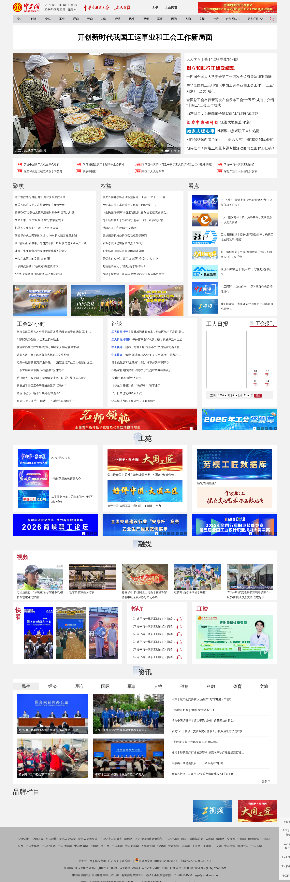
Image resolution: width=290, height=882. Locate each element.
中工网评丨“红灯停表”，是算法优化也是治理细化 (246, 289)
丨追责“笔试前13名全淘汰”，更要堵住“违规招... (146, 354)
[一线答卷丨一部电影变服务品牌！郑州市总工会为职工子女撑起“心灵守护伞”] (156, 300)
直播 (202, 608)
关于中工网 (85, 860)
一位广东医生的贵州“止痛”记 (32, 258)
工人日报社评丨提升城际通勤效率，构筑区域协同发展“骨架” (247, 237)
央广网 (105, 846)
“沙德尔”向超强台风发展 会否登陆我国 (38, 274)
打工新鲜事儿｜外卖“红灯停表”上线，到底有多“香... (134, 220)
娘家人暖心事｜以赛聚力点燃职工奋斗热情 (43, 354)
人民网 (210, 838)
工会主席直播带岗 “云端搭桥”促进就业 (40, 370)
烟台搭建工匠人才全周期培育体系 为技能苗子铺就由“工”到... (54, 331)
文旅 (202, 18)
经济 (118, 18)
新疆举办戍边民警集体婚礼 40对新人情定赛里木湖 (46, 235)
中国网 (242, 838)
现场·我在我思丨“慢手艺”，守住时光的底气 (246, 272)
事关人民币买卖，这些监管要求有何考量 (40, 204)
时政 (34, 18)
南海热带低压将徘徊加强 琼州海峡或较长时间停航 (202, 773)
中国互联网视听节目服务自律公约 (93, 875)
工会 (62, 18)
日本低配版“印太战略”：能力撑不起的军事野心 (140, 362)
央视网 (231, 838)
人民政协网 (148, 846)
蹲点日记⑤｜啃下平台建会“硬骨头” (38, 393)
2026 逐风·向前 (60, 457)
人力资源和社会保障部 (149, 838)
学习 (20, 18)
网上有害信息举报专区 (130, 875)
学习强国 (243, 846)
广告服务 (113, 860)
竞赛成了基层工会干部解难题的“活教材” (41, 385)
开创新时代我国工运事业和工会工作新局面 (145, 37)
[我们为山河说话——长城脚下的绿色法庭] (98, 300)
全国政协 (51, 838)
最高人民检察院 (87, 838)
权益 (104, 18)
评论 (90, 18)
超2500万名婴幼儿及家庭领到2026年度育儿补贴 (44, 212)
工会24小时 (31, 324)
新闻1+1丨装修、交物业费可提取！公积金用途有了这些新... (208, 731)
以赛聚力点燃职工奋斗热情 (238, 131)
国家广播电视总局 (192, 838)
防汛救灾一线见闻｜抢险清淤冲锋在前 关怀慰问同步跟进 (52, 377)
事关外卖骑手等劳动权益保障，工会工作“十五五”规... (135, 197)
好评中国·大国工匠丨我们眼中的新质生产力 (134, 505)
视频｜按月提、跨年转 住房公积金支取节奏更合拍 (133, 274)
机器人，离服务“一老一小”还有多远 (36, 227)
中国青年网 (32, 846)
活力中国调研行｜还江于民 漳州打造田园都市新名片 (204, 720)
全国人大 (37, 838)
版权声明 (100, 860)
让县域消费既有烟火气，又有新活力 (133, 400)
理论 (76, 18)
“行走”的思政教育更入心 (66, 478)
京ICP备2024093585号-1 (195, 860)
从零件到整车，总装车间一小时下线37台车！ (72, 499)
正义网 (217, 846)
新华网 (220, 838)
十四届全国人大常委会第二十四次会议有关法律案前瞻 (229, 77)
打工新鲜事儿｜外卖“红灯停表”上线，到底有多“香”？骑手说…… (246, 254)
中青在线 (173, 846)
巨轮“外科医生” (206, 483)
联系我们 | (128, 860)
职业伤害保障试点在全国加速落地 (123, 250)
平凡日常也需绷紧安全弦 (126, 393)
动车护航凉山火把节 (81, 592)
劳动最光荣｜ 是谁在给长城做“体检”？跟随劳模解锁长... (142, 474)
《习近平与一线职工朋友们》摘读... (153, 618)
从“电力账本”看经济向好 (126, 377)
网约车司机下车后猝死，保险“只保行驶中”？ (130, 204)
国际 (174, 18)
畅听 (137, 608)
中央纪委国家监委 (111, 838)
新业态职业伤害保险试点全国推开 (123, 243)
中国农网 (256, 846)
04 (267, 381)
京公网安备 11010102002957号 (158, 860)
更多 (265, 781)
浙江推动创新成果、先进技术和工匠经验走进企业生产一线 (51, 243)
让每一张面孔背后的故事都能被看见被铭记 (41, 250)
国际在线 (253, 838)
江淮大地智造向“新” (235, 122)
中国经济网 (49, 846)
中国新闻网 (132, 846)
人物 (188, 18)
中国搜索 (229, 846)
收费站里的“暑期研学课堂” (190, 592)
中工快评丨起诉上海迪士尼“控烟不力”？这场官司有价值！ (246, 202)
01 (255, 371)
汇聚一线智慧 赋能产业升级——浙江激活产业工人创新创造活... (55, 362)
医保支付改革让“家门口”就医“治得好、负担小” (131, 258)
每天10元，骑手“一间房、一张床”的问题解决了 (45, 400)
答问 (211, 91)
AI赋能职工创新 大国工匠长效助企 (38, 339)
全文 (202, 91)
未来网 (196, 846)
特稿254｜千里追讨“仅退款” (120, 227)
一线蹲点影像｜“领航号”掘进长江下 (36, 266)
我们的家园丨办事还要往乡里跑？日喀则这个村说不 (247, 306)
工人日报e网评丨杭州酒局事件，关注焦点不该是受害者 (246, 220)
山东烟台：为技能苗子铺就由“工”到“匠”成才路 (222, 113)
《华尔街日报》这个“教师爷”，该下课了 (135, 385)
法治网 (161, 846)
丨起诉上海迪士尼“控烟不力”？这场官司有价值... (146, 347)
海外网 (207, 846)
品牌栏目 (26, 791)
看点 (193, 186)
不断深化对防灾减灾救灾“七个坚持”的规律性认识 (141, 370)
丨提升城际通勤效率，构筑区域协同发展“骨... (147, 331)
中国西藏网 (81, 846)
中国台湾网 (65, 846)
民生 (132, 18)
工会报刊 (264, 323)
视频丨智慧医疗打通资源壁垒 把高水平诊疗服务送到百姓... (208, 752)
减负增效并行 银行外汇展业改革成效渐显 (40, 197)
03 (255, 381)
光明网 (94, 846)
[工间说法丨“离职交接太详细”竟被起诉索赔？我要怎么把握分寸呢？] (40, 300)
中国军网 (117, 846)
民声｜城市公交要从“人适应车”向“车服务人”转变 (201, 699)
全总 (48, 18)
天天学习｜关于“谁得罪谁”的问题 (212, 59)
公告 (216, 18)
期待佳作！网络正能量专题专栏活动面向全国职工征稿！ (230, 148)
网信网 (128, 838)
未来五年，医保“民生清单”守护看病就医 (39, 220)
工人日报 (217, 324)
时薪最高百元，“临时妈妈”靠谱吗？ (124, 266)
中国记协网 (172, 838)
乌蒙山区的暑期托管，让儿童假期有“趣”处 (197, 763)
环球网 (185, 846)
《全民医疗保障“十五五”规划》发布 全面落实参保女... (135, 212)
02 (267, 371)
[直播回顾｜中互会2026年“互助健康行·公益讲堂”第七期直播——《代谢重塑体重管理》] (234, 637)
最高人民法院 (67, 838)
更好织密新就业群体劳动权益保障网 (125, 235)
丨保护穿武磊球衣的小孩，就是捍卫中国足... (147, 339)
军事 (160, 18)
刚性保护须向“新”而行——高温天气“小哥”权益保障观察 (229, 140)
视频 (146, 18)
